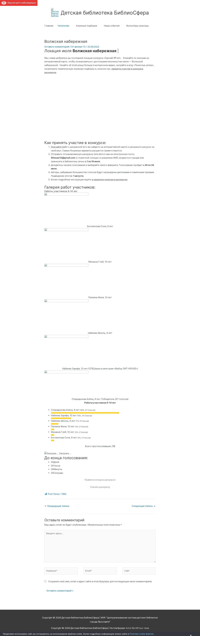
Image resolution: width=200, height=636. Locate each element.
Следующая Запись (143, 506)
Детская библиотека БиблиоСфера (105, 13)
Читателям (63, 25)
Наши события (111, 25)
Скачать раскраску (100, 487)
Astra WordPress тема (137, 628)
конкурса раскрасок (115, 179)
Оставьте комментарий (56, 46)
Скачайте (56, 146)
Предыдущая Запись (57, 506)
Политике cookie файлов (141, 634)
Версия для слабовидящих (21, 2)
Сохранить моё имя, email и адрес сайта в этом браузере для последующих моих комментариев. (100, 581)
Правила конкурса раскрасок (100, 479)
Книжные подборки (86, 25)
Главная (49, 25)
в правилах (98, 179)
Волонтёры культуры (137, 25)
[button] (154, 25)
